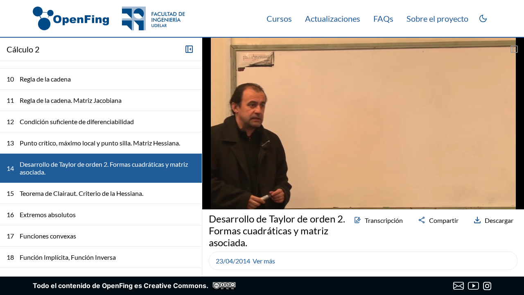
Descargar (499, 220)
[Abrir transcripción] (514, 49)
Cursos (279, 18)
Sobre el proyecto (437, 18)
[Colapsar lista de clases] (189, 49)
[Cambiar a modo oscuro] (483, 18)
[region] (363, 123)
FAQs (383, 18)
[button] (212, 181)
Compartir (443, 220)
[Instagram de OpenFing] (487, 286)
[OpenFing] (109, 18)
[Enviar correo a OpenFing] (458, 286)
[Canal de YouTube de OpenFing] (473, 286)
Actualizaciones (332, 18)
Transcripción (384, 220)
